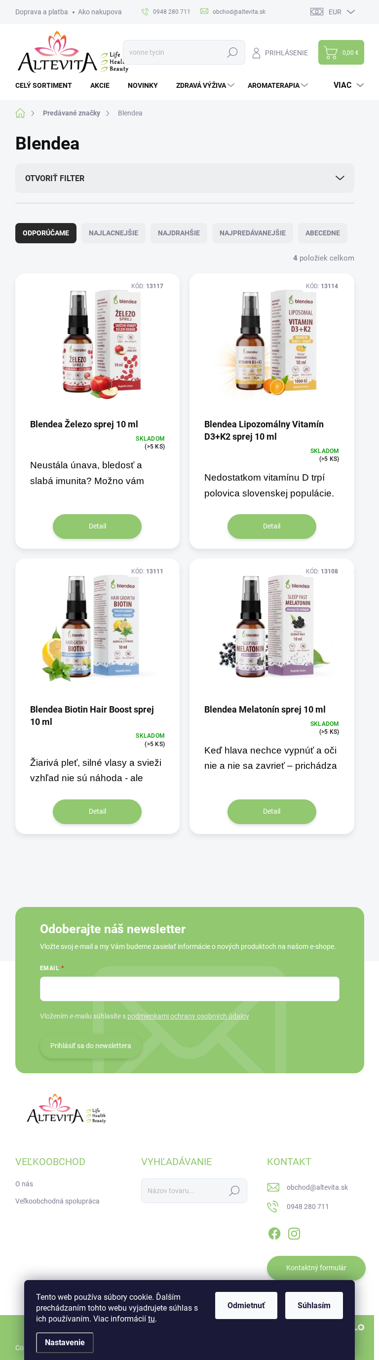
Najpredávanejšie (253, 233)
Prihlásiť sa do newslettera (90, 1046)
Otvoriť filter (54, 178)
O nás (24, 1184)
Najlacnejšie (113, 233)
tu (151, 1318)
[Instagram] (294, 1231)
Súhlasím (314, 1305)
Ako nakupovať (101, 12)
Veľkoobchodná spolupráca (57, 1201)
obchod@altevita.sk (317, 1187)
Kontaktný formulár (316, 1268)
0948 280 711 (308, 1206)
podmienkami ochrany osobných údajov (188, 1016)
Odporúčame (46, 233)
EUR (335, 12)
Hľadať (232, 52)
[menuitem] (47, 85)
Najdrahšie (179, 233)
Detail (97, 526)
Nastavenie (65, 1342)
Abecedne (322, 233)
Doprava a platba (41, 12)
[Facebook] (274, 1231)
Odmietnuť (246, 1305)
